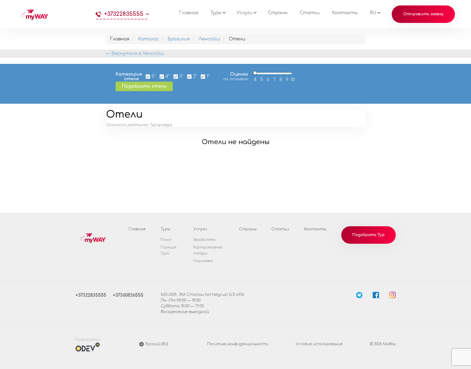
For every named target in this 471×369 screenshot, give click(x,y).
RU (373, 12)
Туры (215, 12)
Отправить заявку (423, 14)
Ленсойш (209, 39)
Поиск (166, 240)
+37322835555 (123, 14)
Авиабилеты (204, 240)
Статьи (310, 12)
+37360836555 (128, 295)
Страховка (203, 261)
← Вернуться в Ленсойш (135, 53)
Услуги (244, 12)
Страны (278, 12)
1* (208, 76)
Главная (188, 12)
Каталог (148, 39)
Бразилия (179, 39)
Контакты (345, 12)
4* (167, 76)
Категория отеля (127, 76)
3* (181, 76)
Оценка (235, 76)
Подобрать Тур (368, 235)
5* (154, 76)
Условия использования (319, 344)
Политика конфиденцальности (237, 344)
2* (195, 76)
